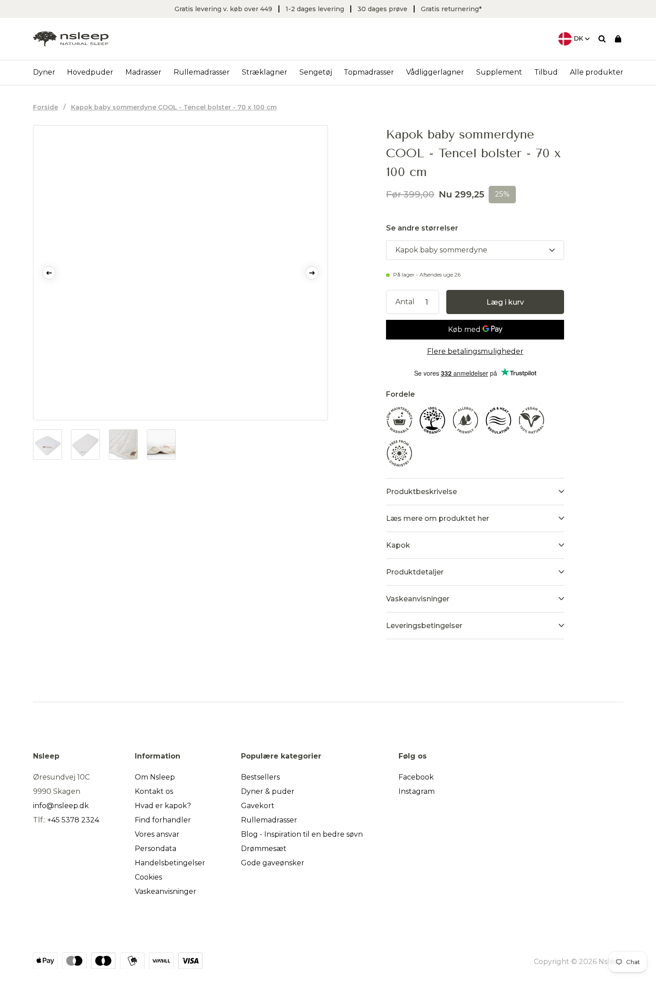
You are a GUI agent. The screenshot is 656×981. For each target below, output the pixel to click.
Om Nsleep (155, 777)
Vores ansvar (157, 834)
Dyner (44, 72)
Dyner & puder (268, 791)
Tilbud (546, 72)
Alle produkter (596, 72)
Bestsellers (260, 777)
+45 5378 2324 (73, 820)
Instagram (417, 791)
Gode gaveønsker (272, 863)
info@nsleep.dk (61, 805)
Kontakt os (154, 791)
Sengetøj (315, 72)
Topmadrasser (369, 72)
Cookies (148, 877)
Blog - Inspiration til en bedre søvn (302, 834)
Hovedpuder (90, 72)
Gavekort (257, 805)
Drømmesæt (263, 848)
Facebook (416, 777)
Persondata (155, 848)
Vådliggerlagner (435, 72)
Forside (45, 107)
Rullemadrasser (202, 72)
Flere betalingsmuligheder (475, 351)
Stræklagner (264, 72)
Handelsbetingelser (170, 863)
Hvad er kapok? (163, 805)
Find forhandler (163, 820)
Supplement (499, 72)
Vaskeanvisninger (165, 891)
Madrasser (143, 72)
